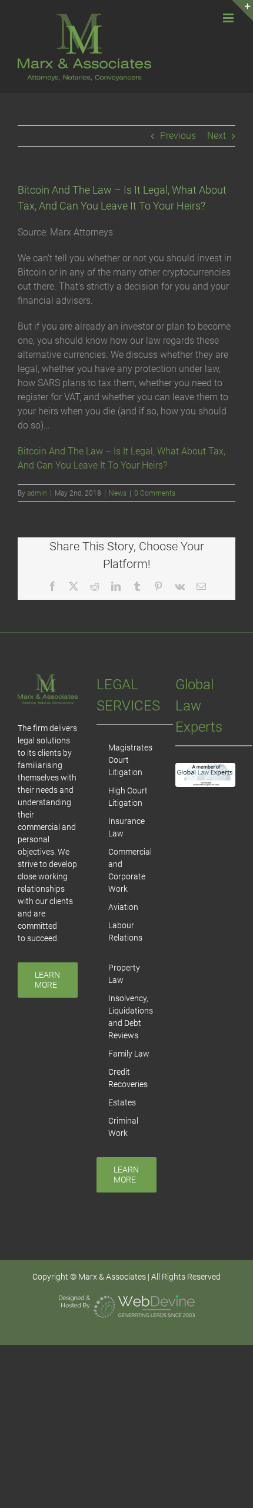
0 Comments (154, 493)
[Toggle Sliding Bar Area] (242, 10)
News (117, 493)
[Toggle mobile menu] (229, 18)
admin (37, 493)
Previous (178, 135)
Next (216, 135)
